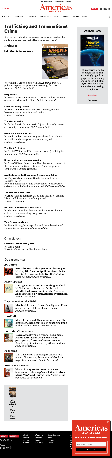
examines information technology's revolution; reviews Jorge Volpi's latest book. (40, 373)
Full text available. (25, 88)
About (25, 435)
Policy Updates (13, 281)
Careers (26, 443)
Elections (33, 17)
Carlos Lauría (15, 124)
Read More (92, 95)
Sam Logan (14, 246)
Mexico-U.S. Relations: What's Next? (22, 207)
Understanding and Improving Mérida (22, 160)
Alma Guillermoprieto (19, 109)
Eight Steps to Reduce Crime (18, 51)
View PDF (12, 411)
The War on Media (13, 121)
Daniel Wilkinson (17, 151)
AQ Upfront (11, 264)
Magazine (39, 435)
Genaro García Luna (35, 178)
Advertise (27, 438)
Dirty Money (10, 94)
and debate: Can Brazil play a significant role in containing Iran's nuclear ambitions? (41, 323)
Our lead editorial (12, 403)
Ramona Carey (31, 195)
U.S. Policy (39, 443)
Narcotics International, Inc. (18, 133)
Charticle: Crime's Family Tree (19, 243)
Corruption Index (53, 435)
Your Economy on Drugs (16, 222)
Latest (37, 440)
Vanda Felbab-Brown (19, 136)
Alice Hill (12, 195)
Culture (76, 17)
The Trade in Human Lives (17, 192)
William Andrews (41, 82)
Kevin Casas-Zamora (19, 97)
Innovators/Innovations (18, 331)
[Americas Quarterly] (56, 8)
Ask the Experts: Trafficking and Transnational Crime (30, 175)
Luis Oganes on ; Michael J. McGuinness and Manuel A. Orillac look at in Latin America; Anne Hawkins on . (41, 289)
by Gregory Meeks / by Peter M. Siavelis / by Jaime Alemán (40, 272)
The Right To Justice (14, 148)
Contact (26, 440)
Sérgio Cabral (15, 178)
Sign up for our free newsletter (91, 437)
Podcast (66, 17)
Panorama (10, 350)
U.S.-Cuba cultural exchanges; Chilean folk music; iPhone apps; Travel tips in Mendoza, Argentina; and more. (39, 357)
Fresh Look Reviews (16, 365)
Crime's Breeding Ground (16, 106)
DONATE (94, 9)
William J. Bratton (17, 82)
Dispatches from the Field (20, 301)
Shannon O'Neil (16, 210)
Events (56, 17)
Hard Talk (10, 316)
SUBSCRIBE (6, 8)
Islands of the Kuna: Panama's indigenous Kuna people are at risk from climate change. (41, 306)
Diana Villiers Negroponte (22, 163)
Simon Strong (15, 225)
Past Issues (13, 417)
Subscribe (14, 436)
